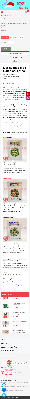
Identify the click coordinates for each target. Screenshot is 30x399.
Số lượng (3, 42)
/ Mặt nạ (9, 15)
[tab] (15, 53)
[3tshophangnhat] (15, 5)
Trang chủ (3, 15)
